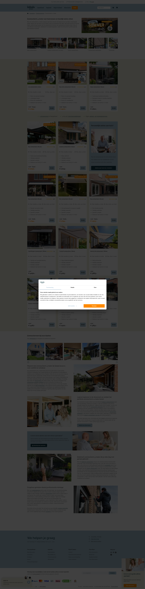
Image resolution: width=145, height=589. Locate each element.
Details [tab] (72, 287)
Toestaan (94, 306)
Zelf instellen (71, 306)
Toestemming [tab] (49, 287)
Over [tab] (95, 287)
